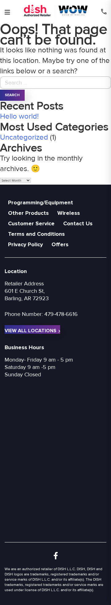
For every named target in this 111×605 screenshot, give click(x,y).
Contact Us (77, 223)
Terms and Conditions (36, 234)
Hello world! (19, 116)
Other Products (28, 213)
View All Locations (30, 331)
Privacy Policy (25, 244)
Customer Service (31, 223)
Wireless (68, 213)
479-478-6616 (61, 314)
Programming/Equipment (40, 202)
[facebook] (55, 556)
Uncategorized (24, 137)
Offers (59, 244)
